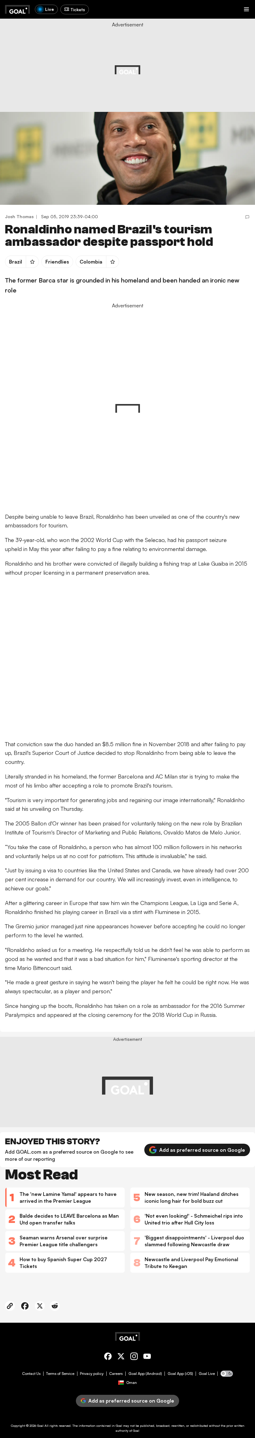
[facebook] (108, 1357)
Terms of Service (60, 1373)
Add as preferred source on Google (202, 1150)
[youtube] (147, 1357)
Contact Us (31, 1373)
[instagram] (134, 1357)
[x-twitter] (121, 1357)
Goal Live (207, 1373)
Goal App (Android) (145, 1373)
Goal (40, 1425)
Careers (116, 1373)
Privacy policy (92, 1373)
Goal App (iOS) (180, 1373)
